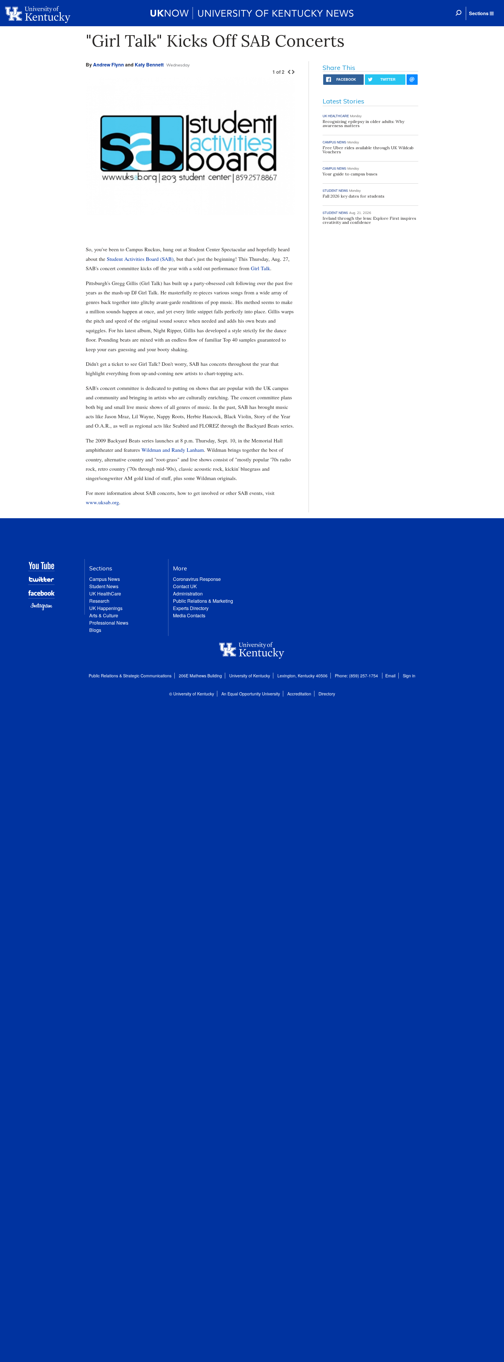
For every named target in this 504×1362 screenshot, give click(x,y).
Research (99, 600)
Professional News (108, 622)
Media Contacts (189, 615)
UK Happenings (106, 608)
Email (390, 676)
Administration (188, 593)
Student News (103, 586)
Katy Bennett (149, 64)
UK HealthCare (105, 593)
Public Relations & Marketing (203, 600)
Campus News (104, 579)
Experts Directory (191, 608)
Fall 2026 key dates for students (353, 196)
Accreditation (299, 694)
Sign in (409, 676)
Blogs (95, 630)
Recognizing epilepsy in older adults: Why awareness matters (363, 123)
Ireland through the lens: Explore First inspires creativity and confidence (369, 220)
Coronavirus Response (197, 579)
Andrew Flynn (108, 64)
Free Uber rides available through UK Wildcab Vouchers (368, 149)
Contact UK (185, 586)
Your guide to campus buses (350, 174)
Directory (326, 694)
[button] (481, 13)
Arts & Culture (103, 615)
